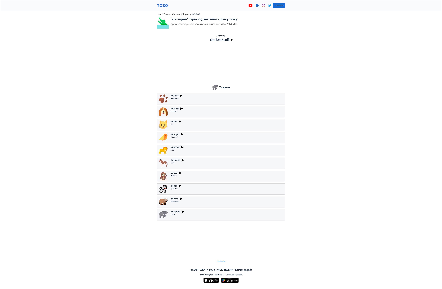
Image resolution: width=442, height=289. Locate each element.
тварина (174, 98)
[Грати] (232, 40)
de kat (174, 121)
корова (174, 189)
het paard (175, 160)
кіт (172, 124)
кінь (173, 163)
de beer (174, 199)
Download (279, 5)
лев (172, 150)
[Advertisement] (221, 62)
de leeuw (175, 147)
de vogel (175, 134)
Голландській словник (172, 14)
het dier (174, 95)
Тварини (186, 14)
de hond (175, 108)
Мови (159, 14)
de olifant (175, 211)
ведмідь (174, 201)
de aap (174, 173)
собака (174, 111)
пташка (174, 137)
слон (173, 214)
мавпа (173, 176)
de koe (174, 186)
